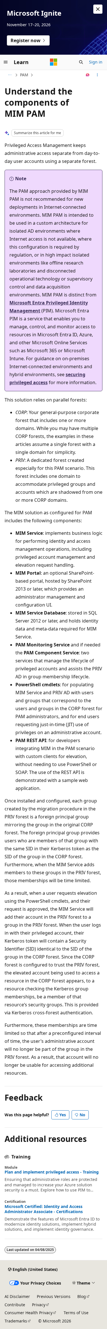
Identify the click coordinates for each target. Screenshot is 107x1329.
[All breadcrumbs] (10, 74)
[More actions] (97, 74)
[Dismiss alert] (97, 9)
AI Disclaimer (17, 1296)
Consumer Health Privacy (29, 1312)
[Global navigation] (5, 62)
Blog (81, 1296)
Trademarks (16, 1321)
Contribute (15, 1304)
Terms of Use (76, 1312)
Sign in (95, 62)
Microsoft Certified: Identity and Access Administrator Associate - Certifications (44, 1209)
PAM (24, 74)
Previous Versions (53, 1296)
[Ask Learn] (87, 74)
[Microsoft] (53, 62)
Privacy (38, 1304)
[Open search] (81, 62)
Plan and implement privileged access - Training (52, 1172)
